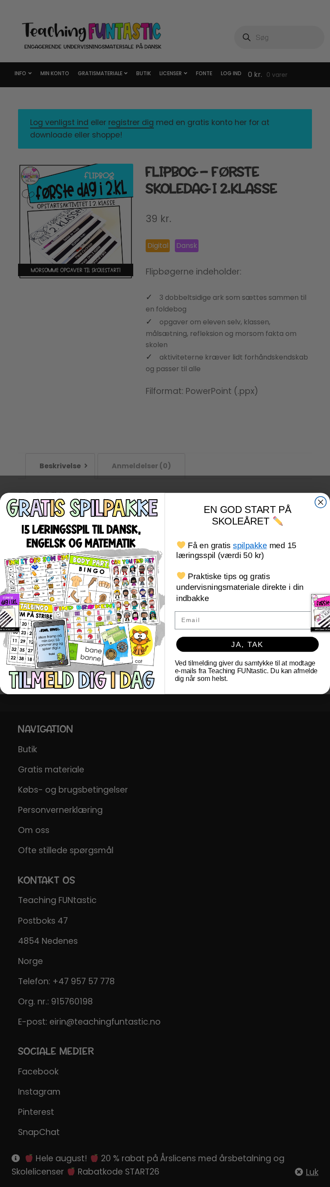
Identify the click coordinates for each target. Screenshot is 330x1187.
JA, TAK (247, 644)
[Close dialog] (320, 502)
